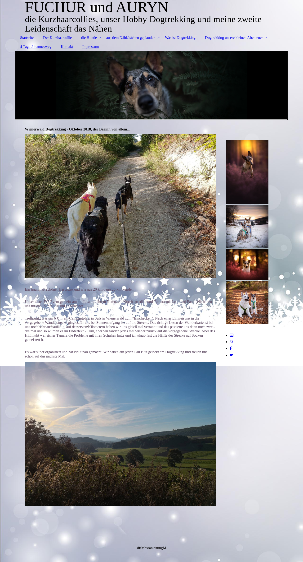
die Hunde (89, 38)
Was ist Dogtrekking (180, 38)
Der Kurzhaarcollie (57, 38)
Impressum (90, 47)
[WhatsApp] (231, 342)
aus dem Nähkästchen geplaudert (131, 38)
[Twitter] (231, 355)
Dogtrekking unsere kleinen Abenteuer (234, 38)
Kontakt (67, 47)
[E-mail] (231, 335)
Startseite (27, 38)
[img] (151, 85)
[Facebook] (231, 348)
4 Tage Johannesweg (35, 47)
